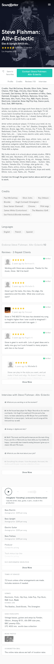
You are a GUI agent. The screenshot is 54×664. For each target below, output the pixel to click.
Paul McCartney (11, 198)
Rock (16, 600)
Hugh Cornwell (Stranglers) (27, 202)
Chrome (31, 206)
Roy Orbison (43, 198)
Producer (8, 545)
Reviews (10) (30, 81)
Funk (16, 597)
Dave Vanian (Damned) (13, 206)
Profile (10, 81)
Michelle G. (30, 286)
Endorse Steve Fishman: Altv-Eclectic (22, 244)
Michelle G (32, 366)
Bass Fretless (10, 536)
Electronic (9, 597)
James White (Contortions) (15, 210)
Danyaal (28, 312)
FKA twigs (44, 206)
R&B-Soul (9, 600)
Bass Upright (10, 519)
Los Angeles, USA (9, 51)
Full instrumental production (17, 562)
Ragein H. (29, 338)
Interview (43, 81)
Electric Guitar (11, 527)
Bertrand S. (30, 263)
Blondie (7, 202)
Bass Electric (10, 510)
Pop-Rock (41, 597)
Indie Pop (32, 597)
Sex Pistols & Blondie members (17, 214)
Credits (19, 81)
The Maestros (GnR (40, 210)
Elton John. (28, 198)
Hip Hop (23, 597)
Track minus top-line (13, 553)
